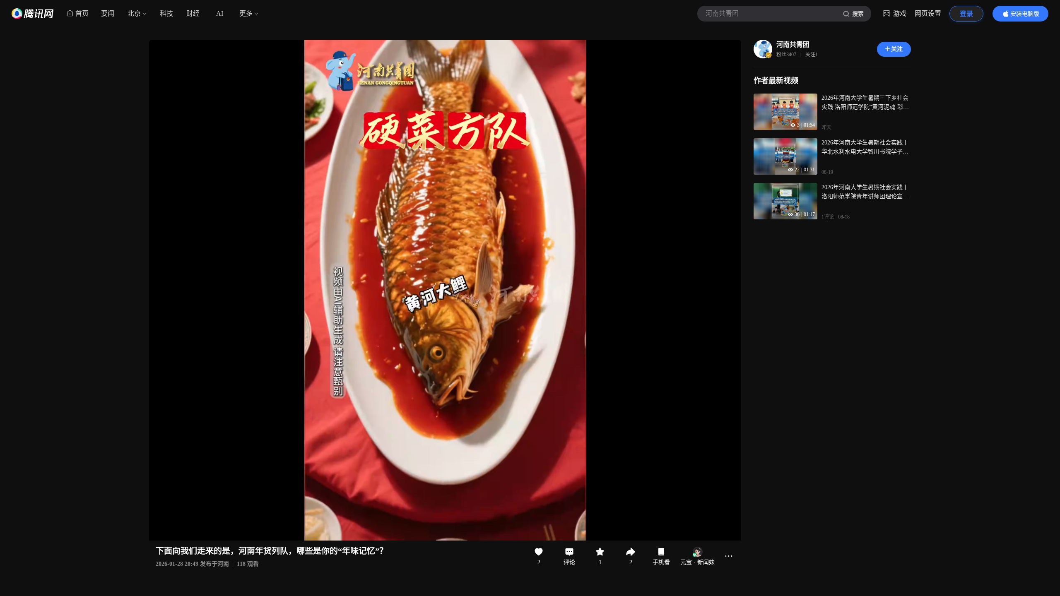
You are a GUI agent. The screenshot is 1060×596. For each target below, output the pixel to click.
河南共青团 (792, 44)
